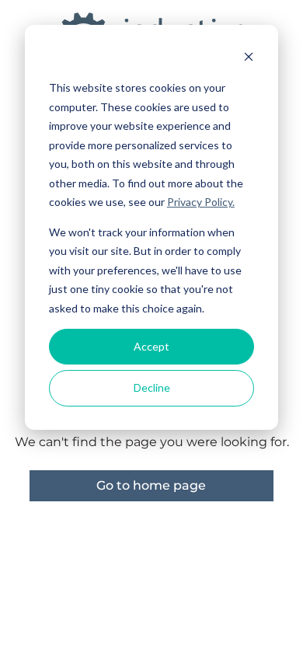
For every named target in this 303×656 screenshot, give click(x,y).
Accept (151, 346)
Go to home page (151, 485)
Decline (152, 387)
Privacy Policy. (201, 201)
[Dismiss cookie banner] (248, 58)
